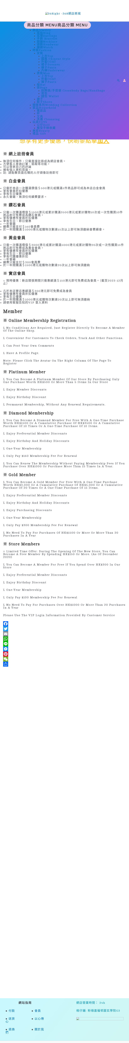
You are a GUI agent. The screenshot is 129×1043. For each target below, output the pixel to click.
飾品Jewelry (42, 30)
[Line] (64, 643)
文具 (40, 116)
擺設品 (41, 110)
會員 (38, 1010)
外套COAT (48, 61)
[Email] (64, 633)
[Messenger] (64, 648)
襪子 (40, 99)
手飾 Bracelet (47, 38)
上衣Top (47, 56)
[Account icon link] (124, 80)
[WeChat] (64, 659)
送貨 (11, 1018)
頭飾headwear (48, 44)
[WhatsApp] (64, 638)
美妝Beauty (41, 130)
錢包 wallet (50, 96)
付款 (12, 1010)
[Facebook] (64, 623)
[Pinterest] (64, 654)
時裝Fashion (42, 50)
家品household (44, 107)
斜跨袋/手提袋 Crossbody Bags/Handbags (73, 90)
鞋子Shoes (44, 101)
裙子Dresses (50, 64)
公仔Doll (43, 125)
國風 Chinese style (55, 58)
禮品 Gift (39, 133)
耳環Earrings (47, 35)
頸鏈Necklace (47, 41)
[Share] (64, 664)
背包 (44, 93)
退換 (12, 1029)
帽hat (41, 84)
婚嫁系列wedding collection (55, 104)
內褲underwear (53, 70)
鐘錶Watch (45, 47)
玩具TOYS (40, 122)
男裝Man (43, 73)
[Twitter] (64, 628)
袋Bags (42, 87)
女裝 (40, 53)
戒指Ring (44, 33)
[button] (118, 80)
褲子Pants (48, 67)
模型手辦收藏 (46, 128)
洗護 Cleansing (48, 119)
